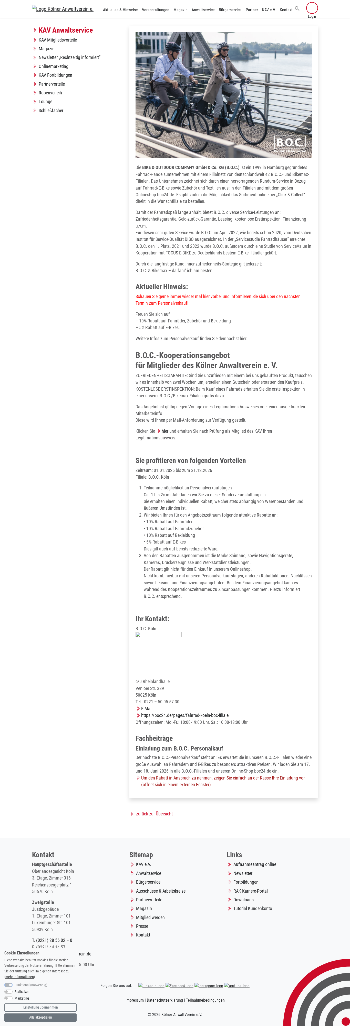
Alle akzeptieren (40, 1017)
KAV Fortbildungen (55, 75)
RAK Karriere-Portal (250, 891)
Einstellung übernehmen (40, 1007)
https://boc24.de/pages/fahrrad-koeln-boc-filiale (185, 715)
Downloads (243, 899)
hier (165, 431)
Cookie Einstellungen (21, 953)
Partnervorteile (52, 84)
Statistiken (22, 992)
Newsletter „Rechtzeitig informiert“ (69, 57)
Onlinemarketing (53, 66)
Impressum (135, 1000)
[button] (297, 8)
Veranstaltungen (155, 9)
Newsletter (242, 873)
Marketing (22, 998)
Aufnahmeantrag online (254, 864)
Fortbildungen (246, 882)
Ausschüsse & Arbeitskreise (161, 891)
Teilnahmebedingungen (205, 1000)
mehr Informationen (19, 977)
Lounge (45, 101)
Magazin (180, 9)
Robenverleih (50, 92)
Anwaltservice (203, 9)
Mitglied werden (150, 917)
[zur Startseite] (63, 9)
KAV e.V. (269, 9)
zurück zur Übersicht (154, 813)
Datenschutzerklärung (165, 1000)
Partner (252, 9)
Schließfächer (51, 110)
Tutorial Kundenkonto (252, 908)
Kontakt (286, 9)
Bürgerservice (230, 9)
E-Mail (146, 708)
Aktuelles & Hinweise (120, 9)
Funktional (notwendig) (31, 985)
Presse (142, 926)
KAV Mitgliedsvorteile (58, 40)
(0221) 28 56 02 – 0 (54, 940)
